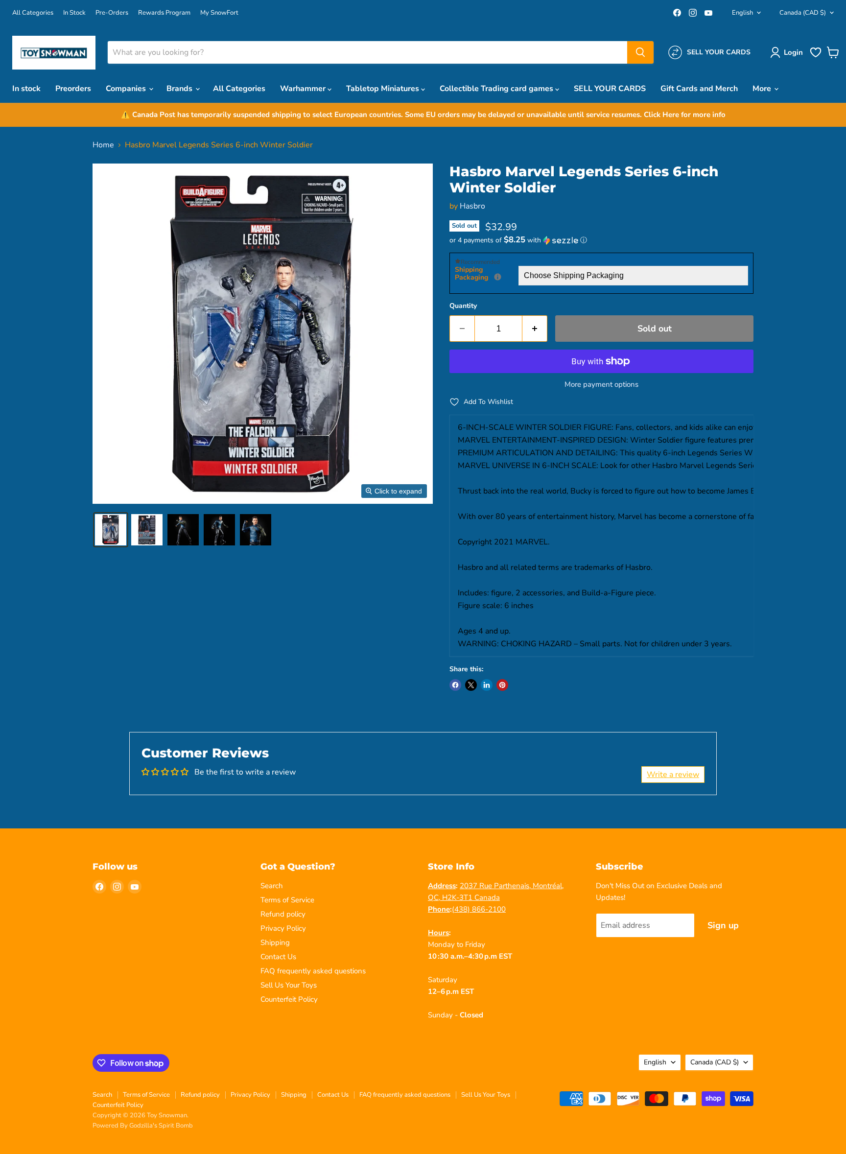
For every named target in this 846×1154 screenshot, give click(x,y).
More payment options (601, 384)
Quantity (463, 306)
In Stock (74, 13)
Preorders (73, 88)
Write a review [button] (673, 774)
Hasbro (472, 206)
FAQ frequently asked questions (313, 971)
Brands (180, 88)
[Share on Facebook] (455, 685)
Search (271, 886)
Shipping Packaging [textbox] (486, 274)
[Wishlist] (815, 56)
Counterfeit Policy (289, 999)
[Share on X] (471, 685)
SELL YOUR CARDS (610, 88)
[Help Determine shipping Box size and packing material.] (497, 277)
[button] (788, 52)
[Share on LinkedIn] (487, 685)
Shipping (275, 942)
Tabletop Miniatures (383, 88)
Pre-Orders (111, 13)
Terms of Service (287, 900)
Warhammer (304, 88)
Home (103, 145)
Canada (802, 12)
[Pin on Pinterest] (502, 685)
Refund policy (283, 914)
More (762, 88)
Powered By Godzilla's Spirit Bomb (143, 1125)
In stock (26, 88)
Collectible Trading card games (497, 88)
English (742, 12)
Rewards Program (164, 13)
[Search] (640, 52)
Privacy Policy (283, 928)
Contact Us (278, 957)
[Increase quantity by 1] (534, 328)
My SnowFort (219, 13)
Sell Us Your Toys (288, 985)
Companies (127, 88)
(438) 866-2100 (479, 909)
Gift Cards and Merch (699, 88)
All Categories (32, 13)
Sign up (723, 925)
